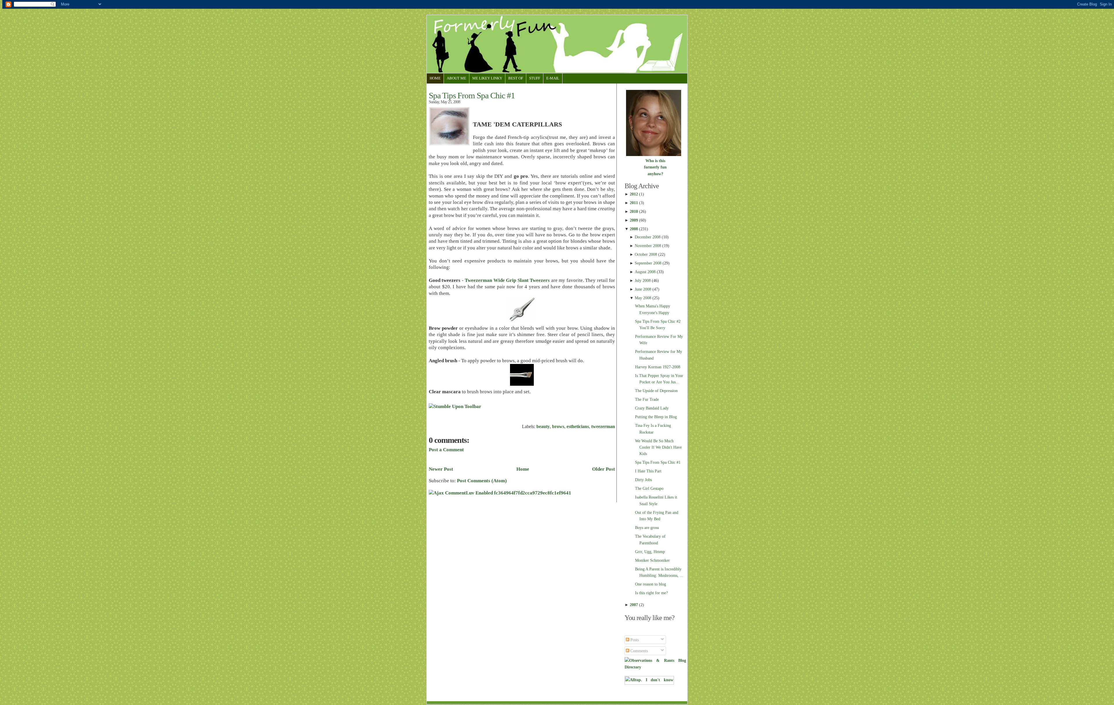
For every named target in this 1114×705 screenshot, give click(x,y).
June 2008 (643, 289)
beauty (543, 426)
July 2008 (643, 280)
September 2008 (648, 263)
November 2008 (648, 245)
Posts (634, 639)
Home (435, 78)
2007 (634, 604)
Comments (638, 650)
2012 (634, 194)
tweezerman (603, 426)
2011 (634, 202)
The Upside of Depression (656, 390)
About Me (456, 78)
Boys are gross (647, 527)
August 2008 (645, 271)
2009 (634, 220)
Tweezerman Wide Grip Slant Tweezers (508, 280)
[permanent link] (455, 406)
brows (558, 426)
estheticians (578, 426)
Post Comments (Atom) (482, 480)
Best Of (515, 78)
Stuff (534, 78)
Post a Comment (446, 449)
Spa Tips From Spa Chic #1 (472, 95)
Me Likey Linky (487, 78)
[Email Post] (614, 412)
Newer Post (441, 469)
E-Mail (552, 78)
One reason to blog (650, 584)
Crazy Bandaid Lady (652, 408)
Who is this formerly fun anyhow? (655, 167)
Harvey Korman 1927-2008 (657, 367)
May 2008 (643, 298)
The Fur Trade (647, 399)
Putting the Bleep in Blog (656, 416)
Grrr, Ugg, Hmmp (650, 551)
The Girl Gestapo (649, 488)
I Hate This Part (648, 471)
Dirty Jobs (643, 479)
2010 (634, 211)
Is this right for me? (651, 592)
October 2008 (646, 254)
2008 (634, 228)
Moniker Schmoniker (652, 560)
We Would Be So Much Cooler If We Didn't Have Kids (658, 447)
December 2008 (648, 237)
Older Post (603, 469)
